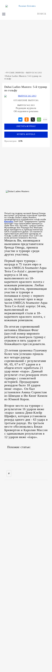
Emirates (8, 221)
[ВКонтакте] (20, 119)
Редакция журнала (26, 108)
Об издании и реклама (26, 111)
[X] (33, 119)
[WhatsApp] (39, 119)
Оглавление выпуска (25, 100)
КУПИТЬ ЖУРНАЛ (26, 134)
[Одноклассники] (27, 119)
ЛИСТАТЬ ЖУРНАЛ (26, 126)
